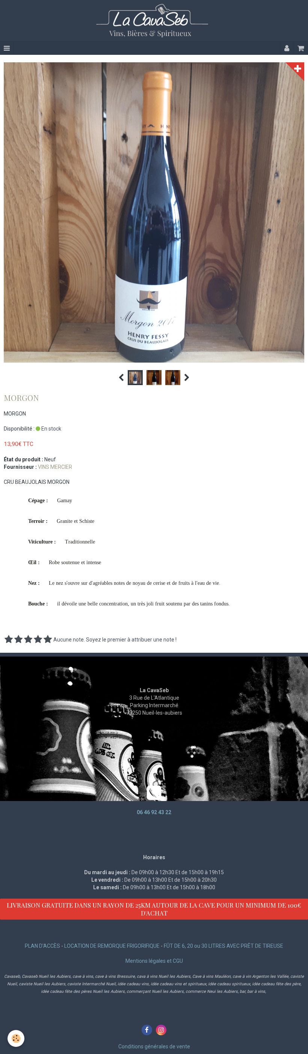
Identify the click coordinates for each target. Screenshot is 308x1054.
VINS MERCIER (55, 467)
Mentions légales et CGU (154, 961)
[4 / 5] (38, 639)
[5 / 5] (48, 639)
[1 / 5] (9, 639)
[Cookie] (16, 1038)
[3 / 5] (28, 639)
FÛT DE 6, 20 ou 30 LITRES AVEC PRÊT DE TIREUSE (223, 946)
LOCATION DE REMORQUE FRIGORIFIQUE (112, 946)
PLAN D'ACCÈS (42, 946)
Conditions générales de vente (154, 1046)
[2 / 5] (18, 639)
